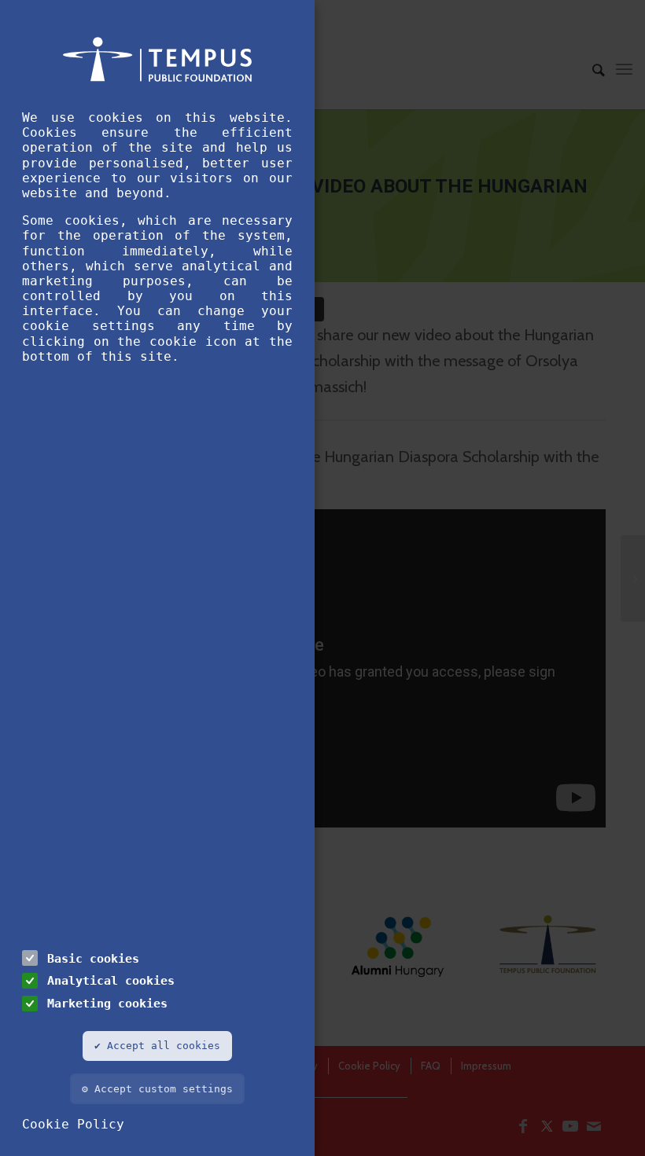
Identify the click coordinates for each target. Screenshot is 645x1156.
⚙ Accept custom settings (157, 1089)
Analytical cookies (111, 980)
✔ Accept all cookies (157, 1045)
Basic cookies (93, 958)
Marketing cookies (107, 1003)
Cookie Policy (73, 1124)
